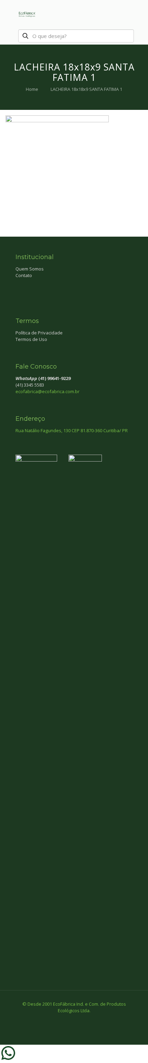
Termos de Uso (31, 339)
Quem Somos (29, 269)
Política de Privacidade (39, 333)
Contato (23, 275)
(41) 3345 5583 (29, 385)
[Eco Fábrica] (26, 13)
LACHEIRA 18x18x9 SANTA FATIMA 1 (86, 89)
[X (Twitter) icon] (74, 1020)
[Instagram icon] (88, 1020)
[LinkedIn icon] (81, 1020)
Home (32, 89)
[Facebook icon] (67, 1020)
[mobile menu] (139, 14)
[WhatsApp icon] (59, 1020)
